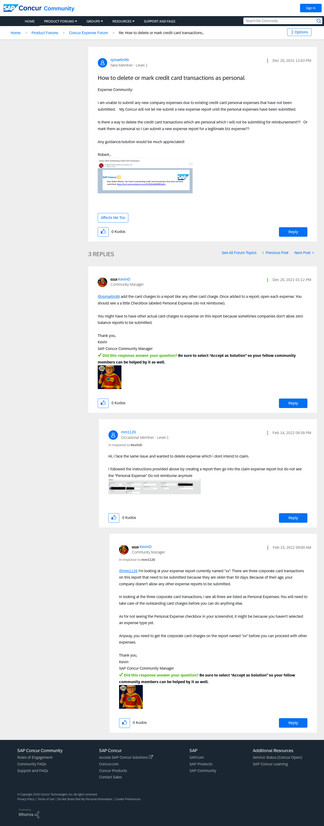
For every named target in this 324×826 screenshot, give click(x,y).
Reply (293, 232)
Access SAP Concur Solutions (124, 757)
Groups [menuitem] (93, 21)
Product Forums (45, 33)
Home (16, 33)
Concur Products (113, 771)
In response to (125, 445)
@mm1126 (128, 571)
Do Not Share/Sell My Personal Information (85, 799)
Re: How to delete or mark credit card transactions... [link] (161, 33)
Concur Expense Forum (88, 33)
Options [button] (301, 32)
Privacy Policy (26, 799)
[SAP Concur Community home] (23, 8)
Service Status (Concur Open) (277, 757)
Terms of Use (46, 799)
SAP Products (201, 764)
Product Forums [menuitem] (59, 21)
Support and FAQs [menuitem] (159, 21)
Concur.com (109, 764)
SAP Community (203, 771)
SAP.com (197, 757)
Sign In (311, 8)
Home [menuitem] (30, 21)
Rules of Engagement (34, 757)
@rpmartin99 (109, 297)
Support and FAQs (32, 771)
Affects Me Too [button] (113, 218)
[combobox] (282, 21)
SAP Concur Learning (270, 764)
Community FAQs (31, 764)
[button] (268, 61)
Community (59, 8)
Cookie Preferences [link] (128, 799)
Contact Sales (110, 777)
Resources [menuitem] (121, 21)
